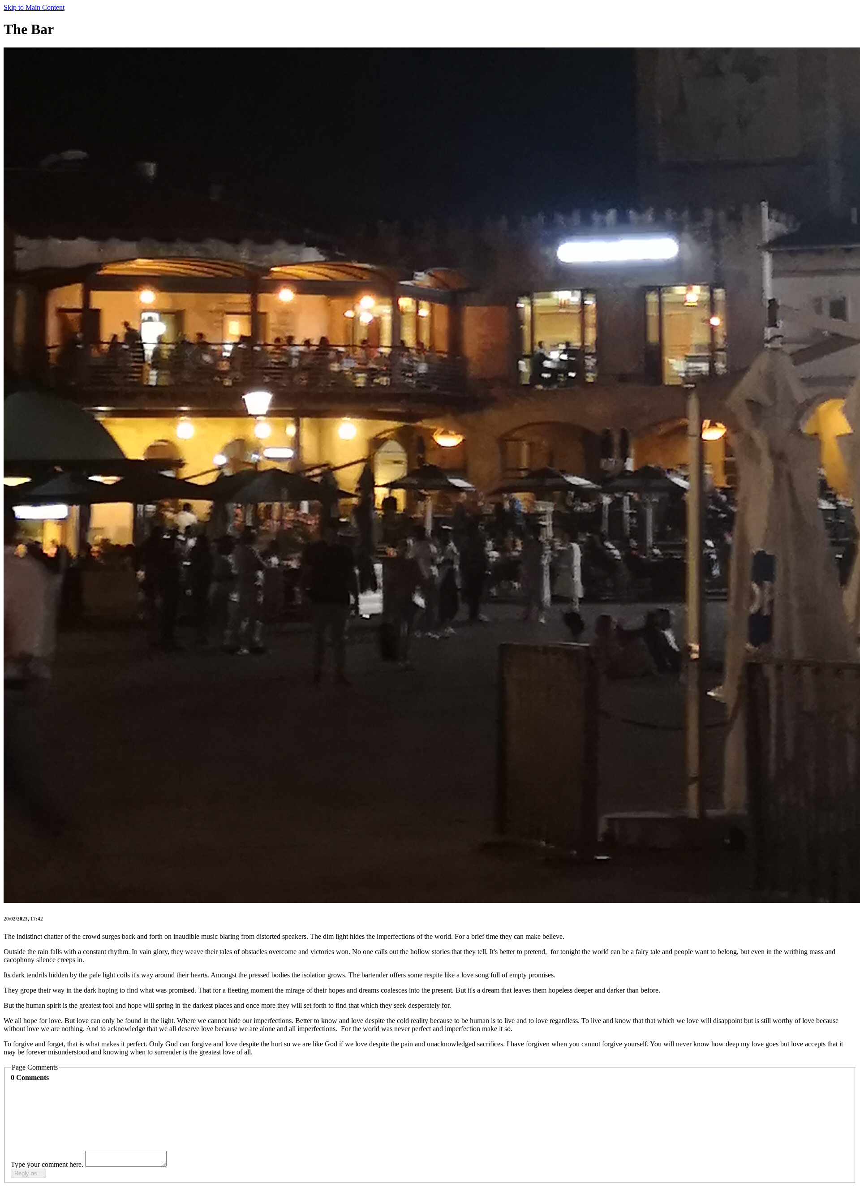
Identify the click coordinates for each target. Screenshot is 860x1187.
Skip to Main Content (34, 7)
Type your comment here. (48, 1164)
